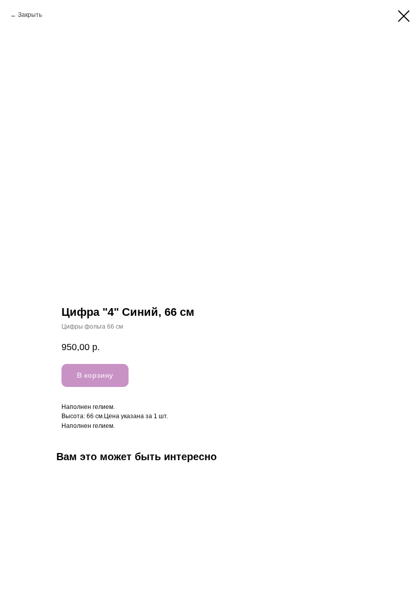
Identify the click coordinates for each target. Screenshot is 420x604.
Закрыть (30, 14)
